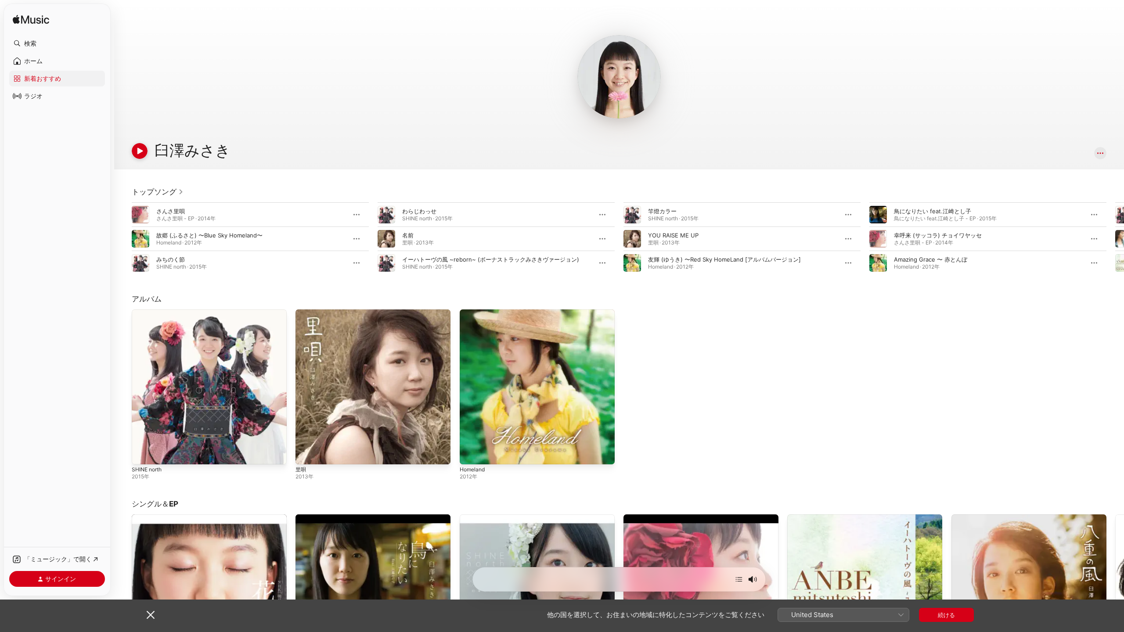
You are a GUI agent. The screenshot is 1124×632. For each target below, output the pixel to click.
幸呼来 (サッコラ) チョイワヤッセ (938, 235)
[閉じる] (151, 615)
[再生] (140, 151)
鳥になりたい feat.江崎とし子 (932, 211)
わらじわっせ (419, 211)
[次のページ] (1115, 238)
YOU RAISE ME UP (673, 235)
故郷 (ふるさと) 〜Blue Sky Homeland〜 (209, 235)
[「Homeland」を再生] (470, 453)
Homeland (473, 312)
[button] (57, 43)
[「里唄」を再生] (306, 453)
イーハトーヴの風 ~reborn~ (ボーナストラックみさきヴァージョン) (490, 259)
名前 (408, 235)
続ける (946, 614)
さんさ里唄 (170, 211)
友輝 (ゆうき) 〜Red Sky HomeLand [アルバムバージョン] (724, 259)
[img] (31, 20)
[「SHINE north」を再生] (142, 453)
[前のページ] (123, 238)
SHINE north (149, 312)
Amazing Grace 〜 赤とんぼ (930, 259)
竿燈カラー (662, 211)
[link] (158, 192)
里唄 (301, 312)
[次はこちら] (739, 579)
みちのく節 (170, 259)
